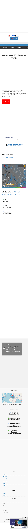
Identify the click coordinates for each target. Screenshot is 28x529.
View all (17, 192)
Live (3, 501)
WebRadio (5, 510)
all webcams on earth (8, 137)
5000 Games (5, 512)
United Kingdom (9, 157)
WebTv (4, 508)
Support (4, 485)
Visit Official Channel (11, 153)
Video (4, 503)
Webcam (5, 505)
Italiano (4, 495)
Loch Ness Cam (12, 414)
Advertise (5, 474)
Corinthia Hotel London (13, 419)
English (4, 493)
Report (15, 140)
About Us (5, 481)
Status (4, 483)
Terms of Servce (6, 478)
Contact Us (5, 476)
